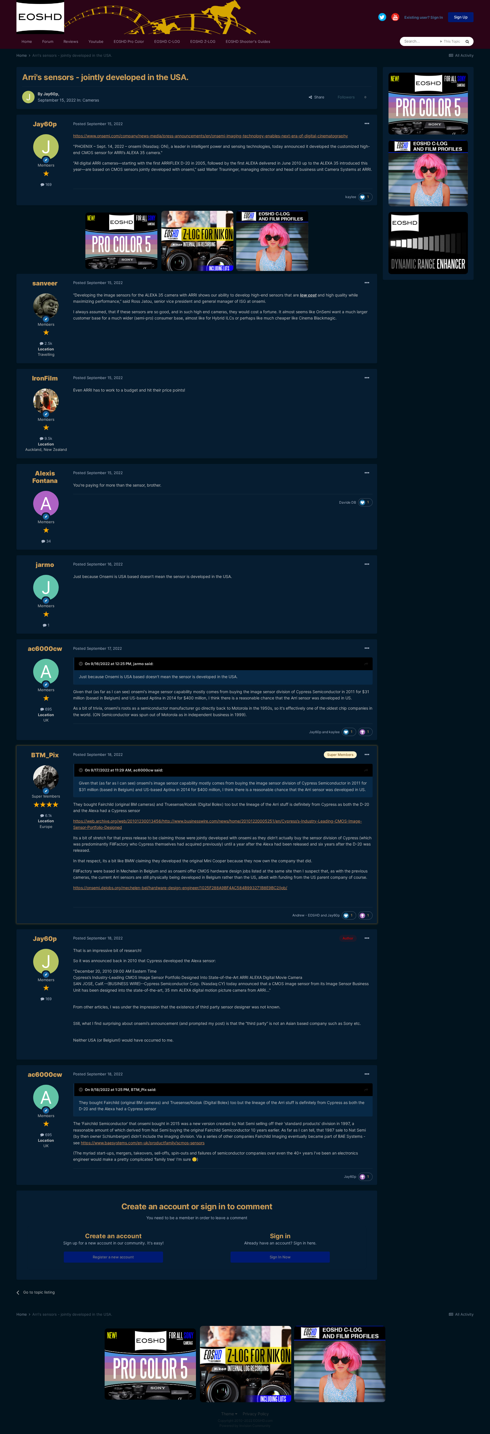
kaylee (350, 197)
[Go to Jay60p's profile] (28, 97)
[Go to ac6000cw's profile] (46, 671)
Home (27, 41)
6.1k (48, 815)
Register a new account (113, 1257)
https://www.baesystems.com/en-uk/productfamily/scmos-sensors (142, 1142)
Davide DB (347, 502)
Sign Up (461, 17)
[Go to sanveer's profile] (46, 306)
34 (48, 541)
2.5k (47, 343)
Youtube (96, 41)
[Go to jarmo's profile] (46, 587)
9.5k (47, 438)
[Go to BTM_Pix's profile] (46, 778)
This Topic (452, 41)
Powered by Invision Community (245, 1426)
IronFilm (45, 378)
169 (48, 184)
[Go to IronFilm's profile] (46, 401)
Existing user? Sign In (423, 17)
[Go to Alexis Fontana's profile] (46, 503)
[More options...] (367, 123)
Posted (98, 123)
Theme (228, 1413)
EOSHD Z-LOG (203, 41)
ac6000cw (45, 648)
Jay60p (50, 93)
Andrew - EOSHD (306, 915)
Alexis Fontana (45, 477)
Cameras (91, 100)
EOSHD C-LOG (167, 41)
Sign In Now (280, 1257)
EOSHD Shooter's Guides (248, 41)
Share (318, 97)
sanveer (45, 283)
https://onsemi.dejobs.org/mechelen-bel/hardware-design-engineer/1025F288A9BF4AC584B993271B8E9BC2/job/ (180, 887)
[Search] (467, 41)
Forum (47, 41)
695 (48, 709)
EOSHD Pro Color (129, 41)
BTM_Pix (45, 755)
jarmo (45, 564)
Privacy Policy (256, 1413)
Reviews (71, 41)
